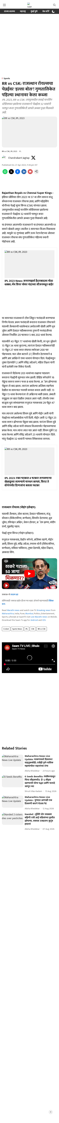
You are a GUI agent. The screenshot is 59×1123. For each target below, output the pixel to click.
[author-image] (4, 158)
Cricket (6, 628)
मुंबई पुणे (34, 11)
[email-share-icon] (30, 173)
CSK (32, 628)
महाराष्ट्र (23, 11)
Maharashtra (8, 613)
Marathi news (13, 610)
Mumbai (29, 613)
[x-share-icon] (11, 173)
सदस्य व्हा (14, 594)
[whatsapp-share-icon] (5, 173)
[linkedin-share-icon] (23, 173)
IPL (26, 628)
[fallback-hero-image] (12, 761)
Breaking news (43, 610)
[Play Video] (29, 573)
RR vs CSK (41, 628)
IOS (44, 620)
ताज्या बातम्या (9, 11)
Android (34, 620)
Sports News (17, 628)
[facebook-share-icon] (17, 173)
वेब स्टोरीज (46, 11)
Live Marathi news (39, 617)
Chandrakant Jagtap (19, 158)
